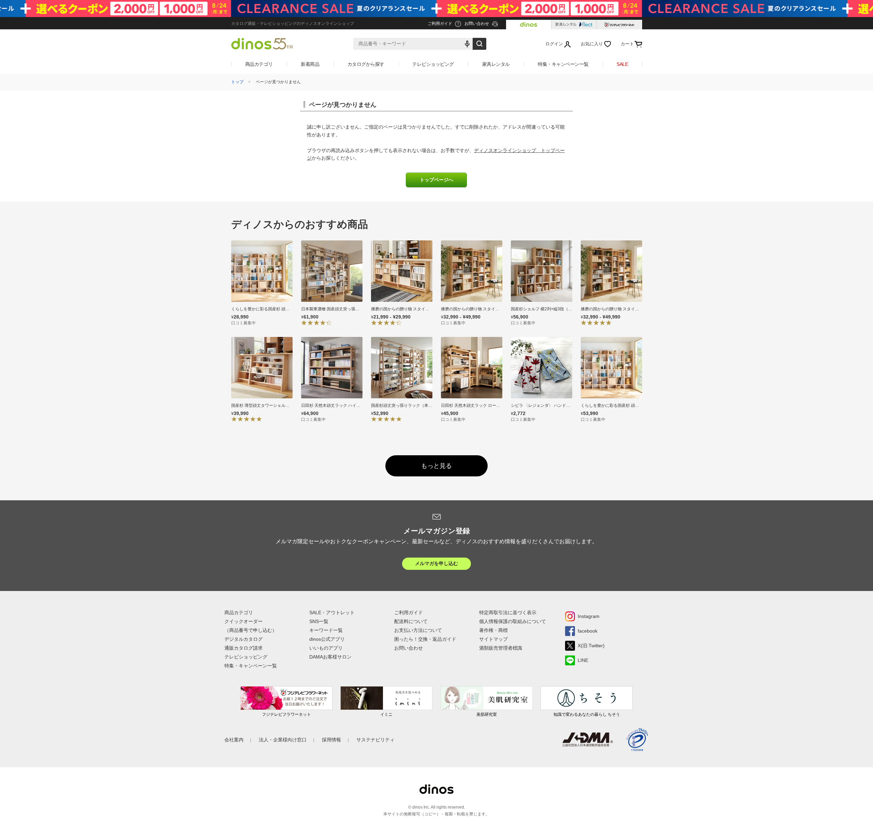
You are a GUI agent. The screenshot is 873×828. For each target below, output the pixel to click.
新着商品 (310, 64)
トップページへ (436, 179)
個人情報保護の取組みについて (512, 621)
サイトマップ (493, 639)
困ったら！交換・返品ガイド (425, 639)
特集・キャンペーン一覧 (563, 64)
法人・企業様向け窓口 (283, 739)
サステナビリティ (375, 739)
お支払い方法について (418, 630)
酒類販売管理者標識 (500, 648)
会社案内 (233, 739)
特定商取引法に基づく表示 (507, 612)
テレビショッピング (433, 64)
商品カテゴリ (259, 64)
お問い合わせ (408, 648)
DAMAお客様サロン (330, 657)
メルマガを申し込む (436, 563)
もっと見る (436, 465)
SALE (622, 64)
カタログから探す (365, 64)
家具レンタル (496, 64)
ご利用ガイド (408, 612)
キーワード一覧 (326, 630)
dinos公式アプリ (327, 639)
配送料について (411, 621)
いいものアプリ (326, 648)
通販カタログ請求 (243, 648)
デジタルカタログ (243, 639)
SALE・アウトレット (332, 612)
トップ (237, 81)
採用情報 (331, 739)
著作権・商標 (493, 630)
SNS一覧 (318, 621)
